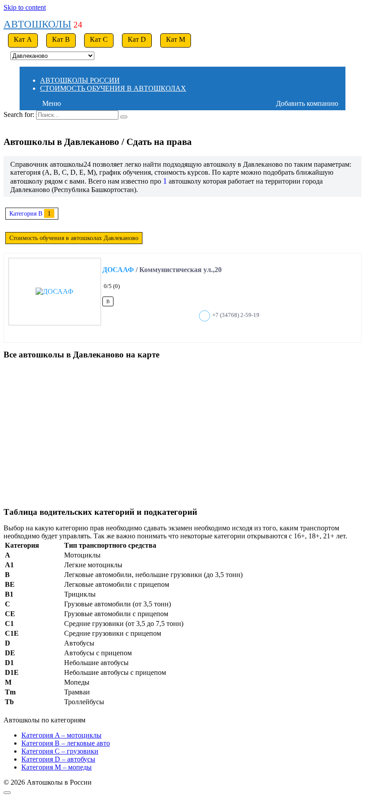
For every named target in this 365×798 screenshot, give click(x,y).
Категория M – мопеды (56, 767)
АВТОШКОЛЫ (37, 24)
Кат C (99, 39)
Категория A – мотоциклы (61, 735)
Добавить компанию (307, 103)
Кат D (137, 39)
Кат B (61, 39)
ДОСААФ (118, 269)
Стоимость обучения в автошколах (113, 88)
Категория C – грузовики (59, 751)
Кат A (23, 39)
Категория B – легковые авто (65, 743)
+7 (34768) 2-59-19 (236, 315)
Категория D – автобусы (58, 759)
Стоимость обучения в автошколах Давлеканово (73, 237)
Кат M (175, 39)
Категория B (25, 213)
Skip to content (25, 7)
